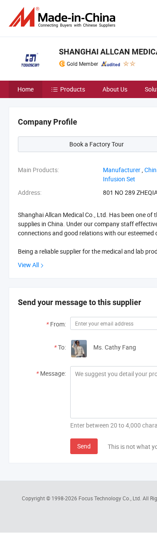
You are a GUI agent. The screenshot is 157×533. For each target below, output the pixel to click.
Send (84, 446)
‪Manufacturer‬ (121, 170)
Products (72, 89)
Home (25, 89)
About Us (114, 89)
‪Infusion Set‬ (119, 179)
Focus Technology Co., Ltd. (110, 498)
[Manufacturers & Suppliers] (64, 17)
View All (28, 265)
